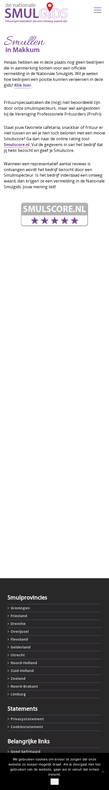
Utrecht (18, 655)
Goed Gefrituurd (25, 751)
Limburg (18, 694)
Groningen (20, 608)
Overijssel (20, 631)
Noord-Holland (24, 662)
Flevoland (19, 639)
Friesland (19, 615)
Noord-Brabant (24, 686)
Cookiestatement (27, 726)
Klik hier (22, 85)
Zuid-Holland (22, 670)
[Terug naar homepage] (36, 12)
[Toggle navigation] (97, 10)
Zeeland (18, 678)
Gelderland (20, 647)
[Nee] (102, 771)
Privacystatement (27, 718)
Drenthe (18, 623)
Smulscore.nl (17, 144)
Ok (54, 782)
